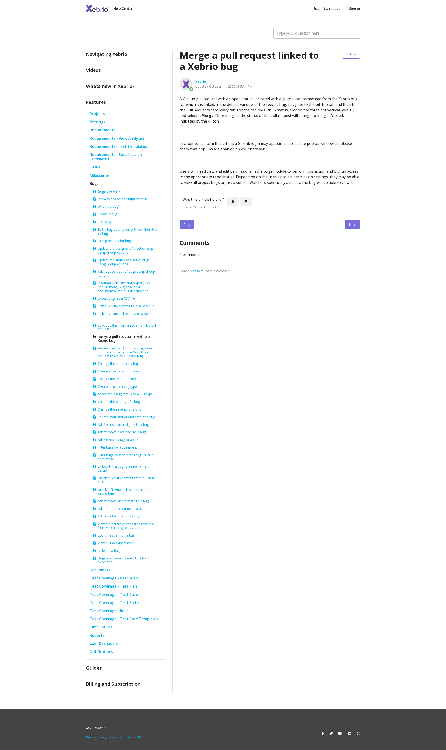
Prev (187, 224)
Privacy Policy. (96, 737)
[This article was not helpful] (246, 201)
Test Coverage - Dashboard (114, 578)
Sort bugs (105, 222)
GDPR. (141, 737)
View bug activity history (116, 543)
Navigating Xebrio (106, 54)
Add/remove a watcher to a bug (122, 432)
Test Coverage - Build (109, 610)
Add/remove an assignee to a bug (123, 424)
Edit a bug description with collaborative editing (127, 231)
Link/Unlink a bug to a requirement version (124, 468)
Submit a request (327, 8)
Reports (97, 635)
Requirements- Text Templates (118, 146)
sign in (195, 271)
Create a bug (107, 214)
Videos (93, 70)
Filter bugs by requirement (117, 447)
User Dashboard (104, 643)
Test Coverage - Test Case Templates (124, 618)
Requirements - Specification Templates (116, 157)
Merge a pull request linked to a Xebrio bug (124, 338)
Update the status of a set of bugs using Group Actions (124, 262)
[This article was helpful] (233, 201)
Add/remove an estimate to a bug (123, 501)
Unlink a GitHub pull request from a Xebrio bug (124, 491)
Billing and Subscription (113, 684)
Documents (100, 569)
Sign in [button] (354, 8)
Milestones (100, 175)
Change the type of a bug (117, 379)
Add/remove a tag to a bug (118, 439)
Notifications (101, 651)
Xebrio (200, 81)
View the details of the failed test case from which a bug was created (126, 526)
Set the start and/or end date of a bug (126, 417)
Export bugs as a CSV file (116, 298)
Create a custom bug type (117, 386)
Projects (97, 113)
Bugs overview (109, 191)
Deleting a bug (109, 550)
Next (352, 224)
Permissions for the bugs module (123, 199)
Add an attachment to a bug (119, 516)
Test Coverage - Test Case (114, 594)
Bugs (94, 183)
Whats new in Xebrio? (110, 86)
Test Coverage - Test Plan (113, 586)
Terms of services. (122, 737)
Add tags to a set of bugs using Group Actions (126, 273)
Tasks (95, 167)
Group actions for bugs (115, 241)
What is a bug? (109, 206)
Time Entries (101, 627)
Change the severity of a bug (119, 409)
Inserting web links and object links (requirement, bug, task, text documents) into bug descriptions (124, 287)
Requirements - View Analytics (117, 138)
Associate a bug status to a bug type (125, 394)
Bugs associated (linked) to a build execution (123, 560)
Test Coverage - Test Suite (114, 602)
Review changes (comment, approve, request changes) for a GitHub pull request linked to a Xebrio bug (126, 352)
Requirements (102, 130)
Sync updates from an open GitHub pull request (127, 327)
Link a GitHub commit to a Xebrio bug (126, 306)
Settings (97, 121)
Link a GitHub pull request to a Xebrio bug (126, 315)
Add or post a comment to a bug (122, 508)
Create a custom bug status (119, 371)
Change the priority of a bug (119, 401)
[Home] (97, 8)
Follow (351, 54)
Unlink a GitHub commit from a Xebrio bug (126, 480)
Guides (94, 668)
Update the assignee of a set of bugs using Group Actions (126, 250)
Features (96, 102)
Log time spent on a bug (116, 535)
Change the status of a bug (118, 363)
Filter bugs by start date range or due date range (126, 457)
